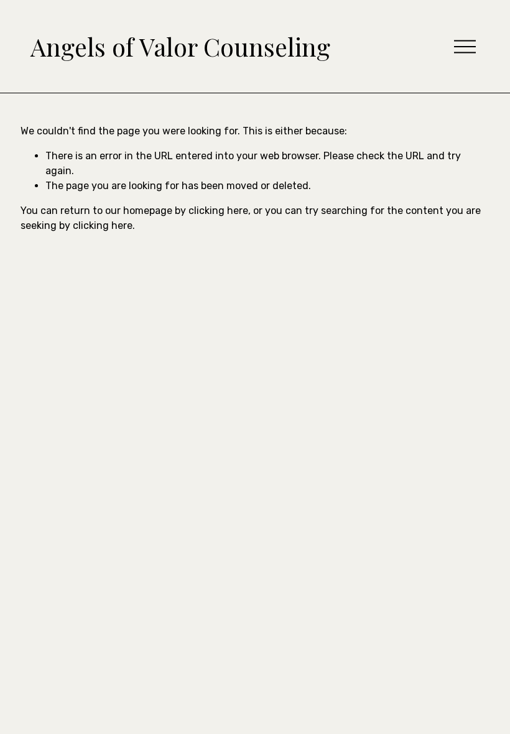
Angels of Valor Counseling (180, 46)
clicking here (218, 210)
